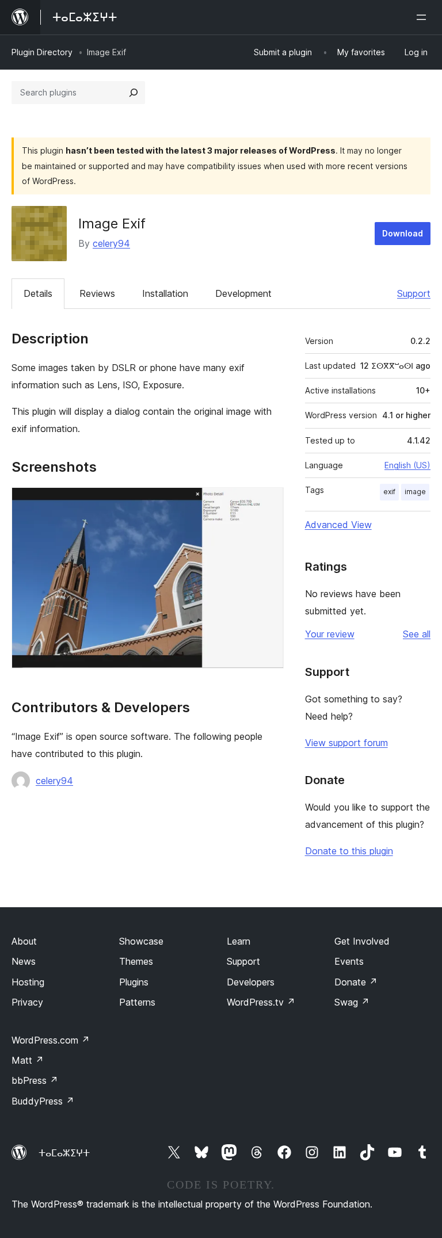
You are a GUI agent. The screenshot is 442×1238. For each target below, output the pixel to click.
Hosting (28, 982)
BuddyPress (43, 1101)
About (24, 941)
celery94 (111, 243)
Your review (330, 634)
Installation (165, 293)
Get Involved (362, 941)
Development (243, 293)
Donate (356, 982)
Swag (351, 1002)
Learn (238, 941)
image (415, 491)
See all (416, 634)
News (24, 961)
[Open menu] (423, 17)
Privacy (27, 1002)
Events (349, 961)
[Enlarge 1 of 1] (268, 503)
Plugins (133, 982)
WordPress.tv (261, 1002)
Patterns (137, 1002)
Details (38, 293)
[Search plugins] (133, 92)
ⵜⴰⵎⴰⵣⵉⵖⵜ (64, 1153)
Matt (28, 1060)
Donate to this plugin (349, 851)
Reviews (97, 293)
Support (413, 293)
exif (389, 491)
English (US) (407, 465)
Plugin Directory (42, 52)
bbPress (35, 1080)
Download (402, 233)
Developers (251, 982)
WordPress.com (51, 1040)
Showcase (141, 941)
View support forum (346, 742)
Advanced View (338, 524)
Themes (136, 961)
